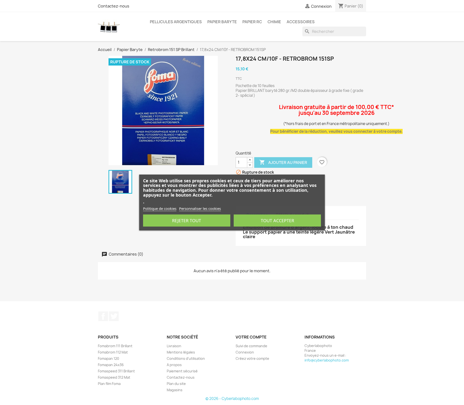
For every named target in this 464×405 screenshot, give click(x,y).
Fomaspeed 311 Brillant (116, 371)
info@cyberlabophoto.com (326, 360)
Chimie (274, 21)
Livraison (174, 346)
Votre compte (251, 337)
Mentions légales (181, 352)
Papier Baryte (222, 21)
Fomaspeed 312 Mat (114, 377)
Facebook (103, 316)
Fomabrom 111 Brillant (115, 346)
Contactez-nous (113, 6)
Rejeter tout (186, 220)
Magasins (174, 390)
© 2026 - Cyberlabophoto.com (232, 398)
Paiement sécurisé (182, 371)
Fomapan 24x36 (111, 364)
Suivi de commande (251, 346)
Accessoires (301, 21)
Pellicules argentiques (176, 21)
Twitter (114, 316)
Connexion (245, 352)
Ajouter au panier (283, 162)
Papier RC (252, 21)
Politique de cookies (159, 208)
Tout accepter (277, 220)
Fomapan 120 (108, 358)
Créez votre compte (252, 358)
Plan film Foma (109, 383)
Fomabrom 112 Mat (113, 352)
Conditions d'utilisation (186, 358)
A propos (174, 364)
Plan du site (176, 383)
